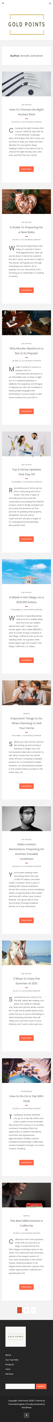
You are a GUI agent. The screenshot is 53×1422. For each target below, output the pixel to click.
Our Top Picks (26, 105)
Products (9, 1364)
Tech (7, 1369)
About (8, 1355)
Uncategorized (26, 1091)
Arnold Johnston (34, 122)
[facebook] (26, 1415)
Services (26, 714)
